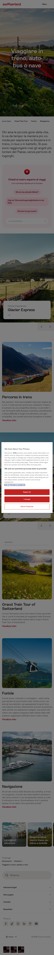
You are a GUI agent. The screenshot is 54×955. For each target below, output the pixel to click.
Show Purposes (27, 506)
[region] (27, 477)
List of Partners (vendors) (14, 485)
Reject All (27, 492)
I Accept (27, 499)
